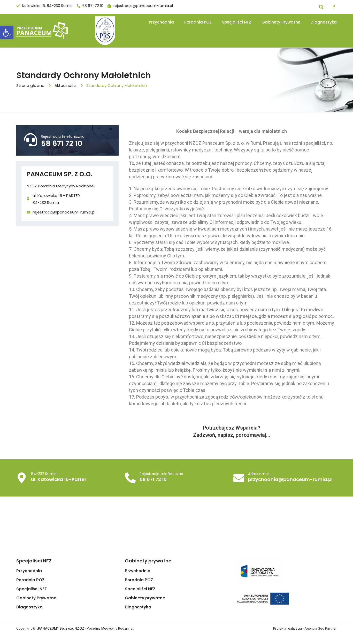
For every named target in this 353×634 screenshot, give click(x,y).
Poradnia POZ (198, 22)
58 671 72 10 (61, 144)
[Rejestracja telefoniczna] (30, 139)
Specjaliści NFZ (236, 22)
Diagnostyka (324, 22)
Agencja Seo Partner (320, 628)
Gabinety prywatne (145, 598)
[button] (6, 32)
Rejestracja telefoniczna (63, 136)
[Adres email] (238, 477)
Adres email (258, 473)
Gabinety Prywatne (281, 22)
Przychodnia (161, 22)
